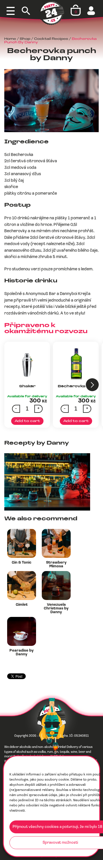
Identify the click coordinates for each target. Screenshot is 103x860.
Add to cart (27, 421)
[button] (92, 384)
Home (10, 39)
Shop (25, 39)
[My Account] (91, 10)
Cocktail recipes (51, 39)
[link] (40, 294)
